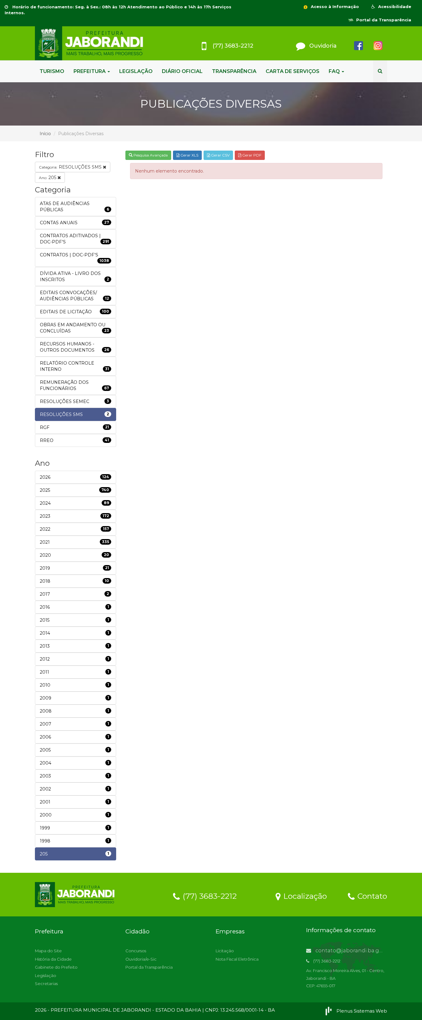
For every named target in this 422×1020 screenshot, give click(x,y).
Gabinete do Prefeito (56, 967)
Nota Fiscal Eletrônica (237, 959)
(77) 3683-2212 (208, 895)
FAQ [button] (335, 71)
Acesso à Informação (334, 6)
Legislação (45, 975)
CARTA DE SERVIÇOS (292, 71)
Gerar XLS (188, 155)
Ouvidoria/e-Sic (141, 959)
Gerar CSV (220, 155)
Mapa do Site (48, 950)
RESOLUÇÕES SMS (71, 167)
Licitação (225, 950)
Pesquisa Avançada (150, 155)
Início (45, 133)
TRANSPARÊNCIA (234, 71)
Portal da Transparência (383, 19)
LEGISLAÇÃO (136, 71)
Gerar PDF (251, 155)
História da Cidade (53, 959)
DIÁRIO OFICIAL (182, 71)
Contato (371, 895)
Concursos (135, 950)
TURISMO (52, 71)
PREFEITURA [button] (90, 71)
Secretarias (46, 983)
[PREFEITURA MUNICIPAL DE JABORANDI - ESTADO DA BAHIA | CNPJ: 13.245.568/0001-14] (90, 43)
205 (48, 177)
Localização (304, 895)
